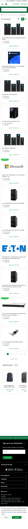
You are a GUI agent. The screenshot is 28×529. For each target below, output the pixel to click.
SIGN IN (25, 4)
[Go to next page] (22, 354)
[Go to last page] (24, 354)
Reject (6, 517)
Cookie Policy (9, 512)
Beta (16, 365)
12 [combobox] (15, 359)
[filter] (18, 19)
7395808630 (24, 0)
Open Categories (12, 15)
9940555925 (12, 0)
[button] (14, 443)
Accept (17, 517)
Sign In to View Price (14, 46)
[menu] (2, 4)
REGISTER (17, 4)
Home (4, 15)
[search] (2, 9)
